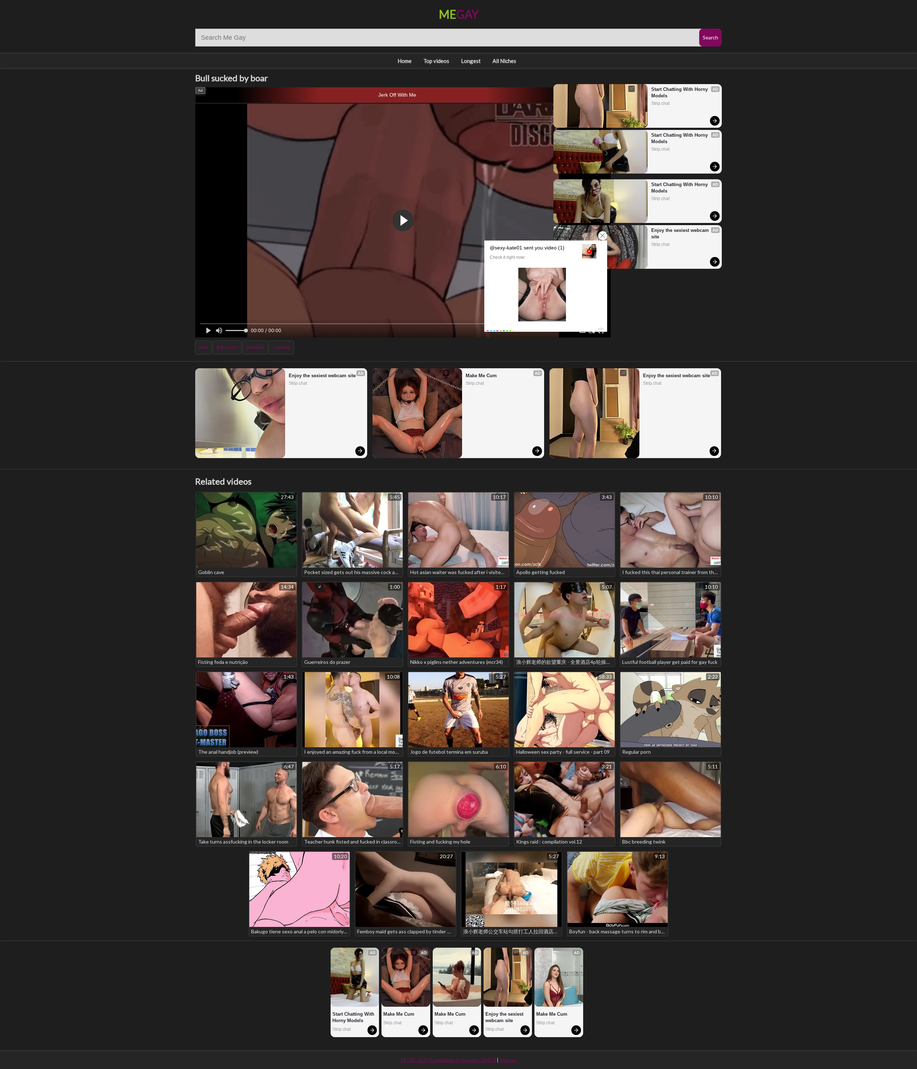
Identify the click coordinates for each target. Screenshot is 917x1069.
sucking (281, 347)
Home (405, 61)
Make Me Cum (481, 375)
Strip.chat (660, 103)
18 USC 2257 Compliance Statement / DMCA (448, 1060)
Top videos (436, 61)
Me (459, 14)
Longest (471, 61)
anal (203, 347)
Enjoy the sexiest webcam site (680, 233)
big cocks (227, 347)
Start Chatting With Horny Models (680, 92)
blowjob (255, 347)
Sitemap (508, 1060)
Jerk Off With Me (397, 95)
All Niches (504, 61)
